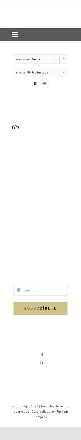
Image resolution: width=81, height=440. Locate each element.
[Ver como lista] (44, 83)
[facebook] (42, 354)
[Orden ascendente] (63, 59)
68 (15, 127)
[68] (15, 105)
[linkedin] (42, 362)
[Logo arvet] (40, 376)
